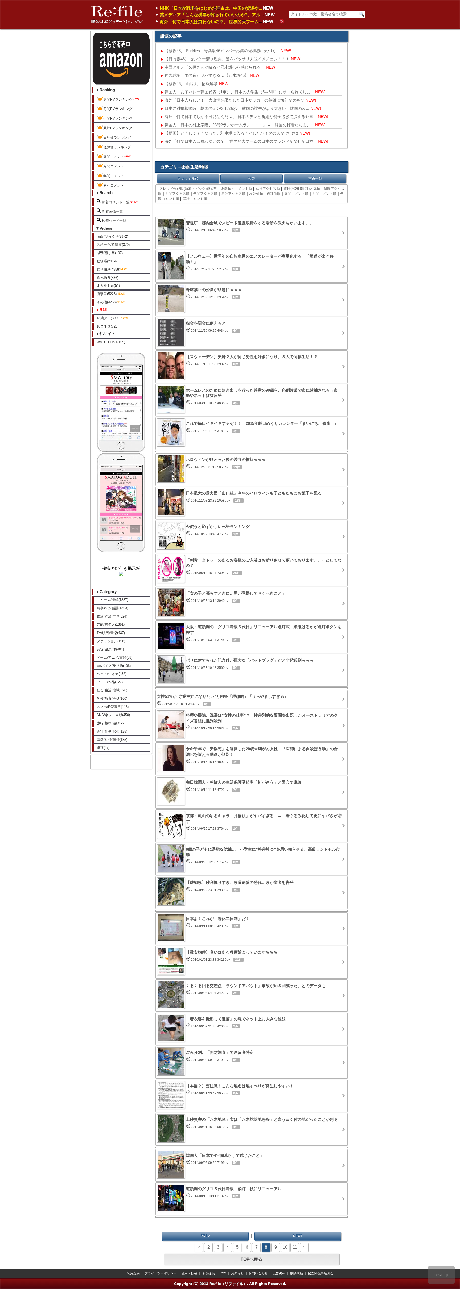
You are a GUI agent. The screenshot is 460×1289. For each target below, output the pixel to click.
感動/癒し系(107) (110, 253)
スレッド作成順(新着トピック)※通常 (188, 189)
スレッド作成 (188, 179)
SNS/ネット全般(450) (113, 715)
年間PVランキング (117, 118)
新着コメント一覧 (115, 202)
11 (295, 1247)
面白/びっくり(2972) (112, 236)
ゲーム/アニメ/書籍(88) (114, 658)
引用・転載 (189, 1273)
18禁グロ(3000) (108, 318)
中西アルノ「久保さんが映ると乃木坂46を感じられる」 (215, 67)
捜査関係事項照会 (320, 1273)
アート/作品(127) (110, 682)
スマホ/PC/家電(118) (113, 707)
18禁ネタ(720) (107, 326)
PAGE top (441, 1275)
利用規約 (133, 1273)
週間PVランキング (117, 100)
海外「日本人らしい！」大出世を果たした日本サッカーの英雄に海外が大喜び (234, 100)
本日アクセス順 (268, 189)
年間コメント (113, 176)
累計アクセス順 (233, 194)
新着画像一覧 (112, 211)
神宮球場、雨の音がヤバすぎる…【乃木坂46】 (207, 75)
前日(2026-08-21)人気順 (302, 189)
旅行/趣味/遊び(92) (111, 723)
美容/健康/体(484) (110, 649)
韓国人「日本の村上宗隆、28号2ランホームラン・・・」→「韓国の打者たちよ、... (239, 125)
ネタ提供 (208, 1273)
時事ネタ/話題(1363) (112, 608)
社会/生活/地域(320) (112, 690)
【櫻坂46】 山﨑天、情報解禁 (191, 83)
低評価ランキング (117, 147)
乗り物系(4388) (108, 269)
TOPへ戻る (251, 1259)
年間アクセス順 (205, 194)
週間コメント (113, 157)
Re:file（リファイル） (228, 1284)
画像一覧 (315, 179)
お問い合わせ (258, 1273)
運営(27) (103, 748)
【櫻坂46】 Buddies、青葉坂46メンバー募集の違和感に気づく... (222, 50)
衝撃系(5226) (107, 294)
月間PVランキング (117, 109)
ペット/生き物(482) (111, 674)
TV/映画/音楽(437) (111, 633)
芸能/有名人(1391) (111, 625)
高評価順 (256, 194)
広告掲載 (279, 1273)
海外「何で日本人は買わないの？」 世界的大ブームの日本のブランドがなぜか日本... (241, 141)
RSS (223, 1273)
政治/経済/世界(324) (112, 616)
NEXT (297, 1236)
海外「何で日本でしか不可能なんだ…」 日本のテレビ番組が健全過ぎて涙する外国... (241, 116)
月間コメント (113, 166)
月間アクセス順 (177, 194)
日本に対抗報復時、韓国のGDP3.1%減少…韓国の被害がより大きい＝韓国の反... (237, 108)
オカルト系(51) (108, 286)
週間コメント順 (296, 194)
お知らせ (237, 1273)
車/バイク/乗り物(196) (114, 666)
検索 (251, 179)
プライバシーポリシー (160, 1273)
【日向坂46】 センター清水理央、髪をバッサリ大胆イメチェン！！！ (227, 59)
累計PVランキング (117, 128)
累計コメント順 (195, 199)
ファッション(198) (111, 641)
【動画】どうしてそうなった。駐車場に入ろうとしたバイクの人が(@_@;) (231, 133)
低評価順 (274, 194)
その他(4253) (107, 302)
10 (285, 1247)
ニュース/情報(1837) (112, 600)
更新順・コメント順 (236, 189)
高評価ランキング (117, 138)
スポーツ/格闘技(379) (113, 245)
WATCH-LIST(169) (111, 342)
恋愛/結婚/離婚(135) (112, 740)
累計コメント (113, 185)
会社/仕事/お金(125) (112, 731)
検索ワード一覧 (113, 221)
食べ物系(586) (107, 278)
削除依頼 (296, 1273)
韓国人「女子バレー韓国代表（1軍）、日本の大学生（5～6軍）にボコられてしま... (239, 92)
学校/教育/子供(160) (112, 698)
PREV (205, 1236)
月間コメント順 (324, 194)
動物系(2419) (107, 261)
